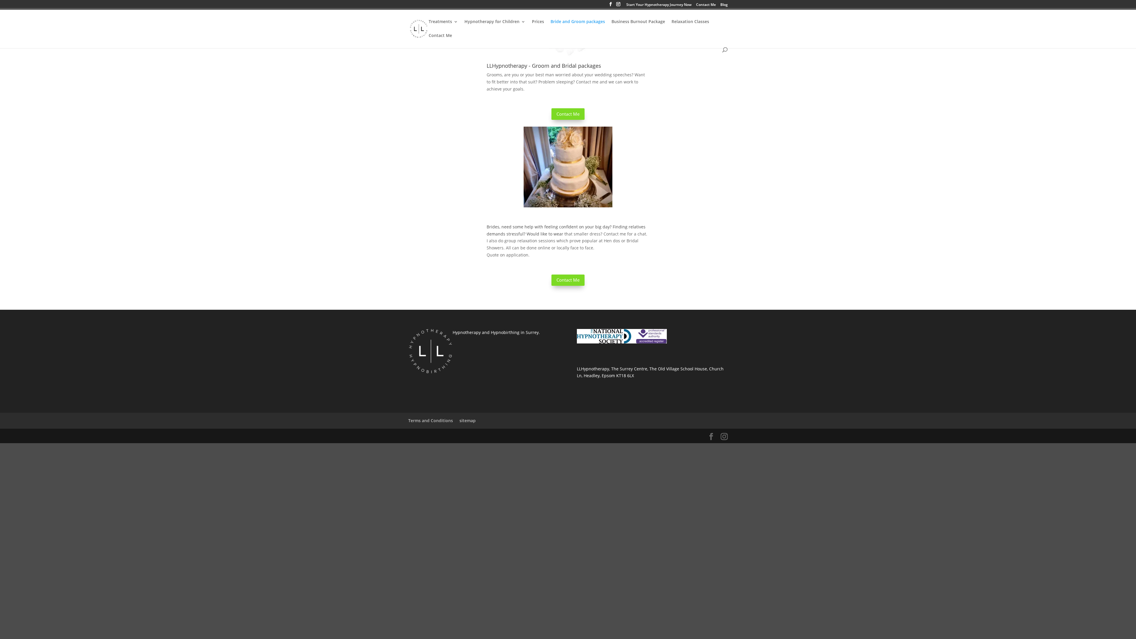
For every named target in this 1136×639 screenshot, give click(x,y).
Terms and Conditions (430, 420)
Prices (538, 22)
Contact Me (706, 5)
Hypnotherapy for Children (491, 22)
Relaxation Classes (690, 22)
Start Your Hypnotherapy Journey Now (659, 5)
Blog (724, 5)
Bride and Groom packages (578, 22)
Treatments (440, 22)
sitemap (467, 420)
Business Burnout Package (638, 22)
